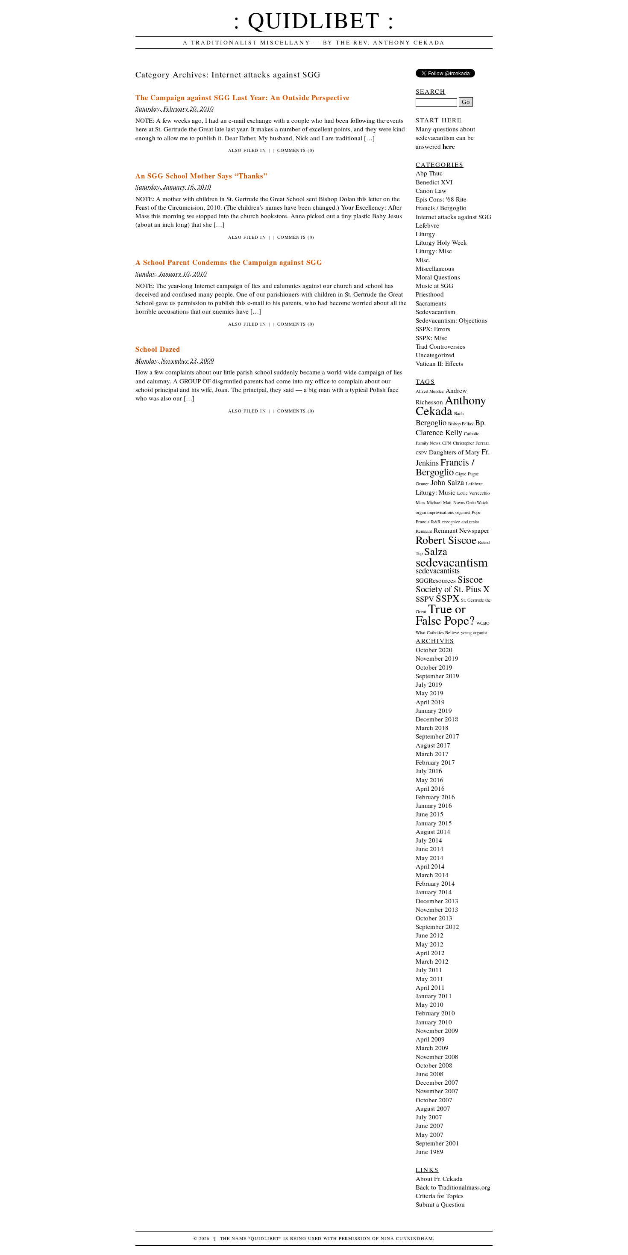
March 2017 (432, 753)
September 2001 (437, 1143)
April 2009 (430, 1039)
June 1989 (429, 1151)
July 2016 (429, 770)
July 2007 (429, 1117)
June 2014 (429, 848)
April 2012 (430, 952)
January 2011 (434, 995)
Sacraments (431, 303)
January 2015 (434, 823)
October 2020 (434, 649)
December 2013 (437, 900)
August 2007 (433, 1108)
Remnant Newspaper (461, 530)
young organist (474, 632)
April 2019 (430, 701)
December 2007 (437, 1082)
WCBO (483, 623)
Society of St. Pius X (453, 589)
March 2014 (432, 874)
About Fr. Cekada (439, 1178)
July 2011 (429, 969)
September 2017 (437, 736)
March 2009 (432, 1047)
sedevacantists (438, 570)
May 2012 (429, 944)
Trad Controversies (440, 346)
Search (431, 91)
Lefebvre (427, 225)
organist (462, 512)
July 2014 (429, 840)
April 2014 (430, 866)
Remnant (424, 531)
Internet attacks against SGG (453, 216)
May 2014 (429, 857)
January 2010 (434, 1022)
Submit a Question (440, 1204)
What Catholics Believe (437, 632)
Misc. (423, 259)
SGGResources (436, 580)
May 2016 (429, 779)
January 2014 (434, 891)
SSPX (447, 597)
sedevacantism (452, 561)
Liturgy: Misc (434, 250)
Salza (435, 551)
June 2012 (429, 935)
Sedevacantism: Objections (451, 320)
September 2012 (437, 926)
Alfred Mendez (430, 391)
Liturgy (425, 233)
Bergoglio (431, 422)
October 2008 (434, 1065)
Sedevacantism (435, 311)
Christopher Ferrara (471, 443)
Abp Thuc (429, 173)
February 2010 (435, 1013)
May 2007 (429, 1134)
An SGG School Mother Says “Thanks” (201, 175)
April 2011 (430, 987)
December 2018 (437, 719)
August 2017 (433, 745)
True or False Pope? (445, 614)
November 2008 (437, 1056)
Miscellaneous (435, 268)
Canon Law (431, 190)
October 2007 (434, 1099)
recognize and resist (460, 522)
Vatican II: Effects (439, 363)
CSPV (421, 453)
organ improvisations (435, 512)
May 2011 (429, 978)
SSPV (425, 598)
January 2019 (434, 710)
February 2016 (435, 796)
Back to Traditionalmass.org (453, 1187)
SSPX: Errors (433, 328)
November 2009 (437, 1030)
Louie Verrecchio (473, 493)
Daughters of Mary (454, 452)
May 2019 (429, 692)
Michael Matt (439, 502)
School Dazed (157, 349)
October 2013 (434, 918)
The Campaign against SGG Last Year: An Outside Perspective (242, 97)
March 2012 (432, 961)
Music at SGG (434, 285)
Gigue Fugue (467, 474)
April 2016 (430, 788)
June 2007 (429, 1125)
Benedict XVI (434, 182)
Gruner (422, 484)
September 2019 (437, 675)
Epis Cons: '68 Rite (441, 199)
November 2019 (437, 658)
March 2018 (432, 727)
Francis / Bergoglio (441, 207)
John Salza (447, 482)
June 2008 (429, 1073)
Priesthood (430, 294)
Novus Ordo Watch (470, 502)
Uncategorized (435, 354)
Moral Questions (438, 277)
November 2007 (437, 1090)
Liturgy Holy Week (441, 242)
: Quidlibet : (314, 19)
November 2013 (437, 909)
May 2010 (429, 1004)
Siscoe (470, 579)
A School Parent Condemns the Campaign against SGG (229, 262)
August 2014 (433, 831)
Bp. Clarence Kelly (451, 427)
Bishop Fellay (460, 424)
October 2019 (434, 667)
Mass (420, 502)
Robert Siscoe (446, 539)
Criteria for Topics (440, 1195)
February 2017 (435, 762)
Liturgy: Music (435, 492)
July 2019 (429, 684)
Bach (459, 413)
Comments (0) (295, 150)
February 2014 (435, 883)
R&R (435, 522)
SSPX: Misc (431, 337)
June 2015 (429, 814)
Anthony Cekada (451, 405)
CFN (446, 443)
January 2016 (434, 805)
